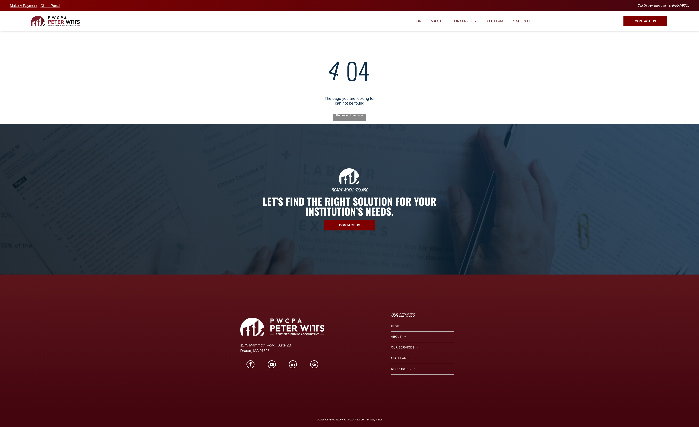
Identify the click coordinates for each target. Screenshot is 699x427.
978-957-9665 (678, 6)
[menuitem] (419, 20)
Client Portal (50, 6)
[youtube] (272, 364)
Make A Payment (23, 6)
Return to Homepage (349, 115)
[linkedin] (293, 364)
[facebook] (250, 364)
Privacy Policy (374, 419)
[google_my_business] (314, 364)
